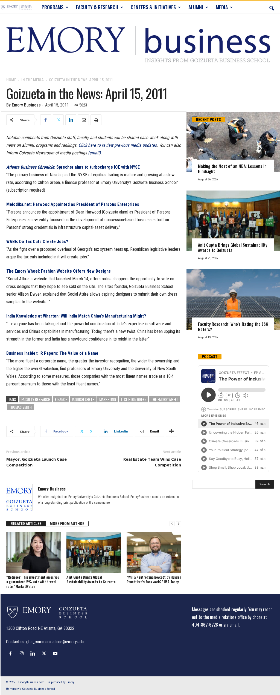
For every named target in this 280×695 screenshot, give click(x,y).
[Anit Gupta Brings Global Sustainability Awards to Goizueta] (93, 552)
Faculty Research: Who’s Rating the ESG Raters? (233, 326)
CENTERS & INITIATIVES (153, 7)
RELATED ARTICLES (26, 523)
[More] (171, 431)
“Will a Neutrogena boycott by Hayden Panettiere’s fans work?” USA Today (154, 579)
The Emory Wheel (164, 399)
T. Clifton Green (133, 399)
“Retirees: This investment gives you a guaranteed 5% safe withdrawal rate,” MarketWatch (32, 581)
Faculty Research (35, 399)
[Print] (96, 119)
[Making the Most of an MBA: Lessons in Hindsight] (233, 142)
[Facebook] (45, 119)
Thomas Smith (20, 407)
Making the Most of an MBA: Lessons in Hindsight (232, 168)
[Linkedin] (70, 119)
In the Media (32, 80)
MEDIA (222, 7)
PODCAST (209, 356)
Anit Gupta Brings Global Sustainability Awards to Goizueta (90, 579)
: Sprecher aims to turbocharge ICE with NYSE (73, 167)
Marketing (107, 399)
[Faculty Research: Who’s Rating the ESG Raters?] (233, 299)
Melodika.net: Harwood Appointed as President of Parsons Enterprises (72, 204)
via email (231, 624)
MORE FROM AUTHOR (67, 523)
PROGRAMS (52, 7)
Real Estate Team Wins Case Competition (152, 462)
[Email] (83, 119)
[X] (58, 119)
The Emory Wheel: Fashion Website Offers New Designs (58, 271)
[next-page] (178, 524)
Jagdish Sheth (83, 399)
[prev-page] (172, 524)
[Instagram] (22, 653)
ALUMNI (195, 7)
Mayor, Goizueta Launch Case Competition (36, 462)
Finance (61, 399)
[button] (272, 7)
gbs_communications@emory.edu (55, 641)
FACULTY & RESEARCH (97, 7)
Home (11, 80)
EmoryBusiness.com (31, 682)
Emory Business (26, 105)
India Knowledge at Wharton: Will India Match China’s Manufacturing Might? (76, 316)
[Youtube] (56, 653)
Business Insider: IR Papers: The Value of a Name (52, 353)
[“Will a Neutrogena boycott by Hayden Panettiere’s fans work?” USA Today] (154, 552)
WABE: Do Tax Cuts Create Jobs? (37, 241)
